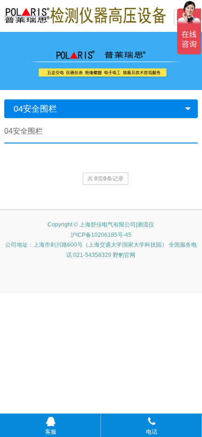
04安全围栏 (35, 108)
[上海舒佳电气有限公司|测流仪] (85, 15)
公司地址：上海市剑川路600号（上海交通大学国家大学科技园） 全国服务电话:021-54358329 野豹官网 (101, 249)
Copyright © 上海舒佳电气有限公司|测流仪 (100, 224)
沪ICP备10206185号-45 (101, 235)
